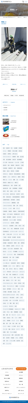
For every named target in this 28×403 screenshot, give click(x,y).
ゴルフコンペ (22, 271)
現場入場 (4, 182)
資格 (15, 168)
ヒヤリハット (21, 231)
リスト (23, 314)
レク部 (15, 191)
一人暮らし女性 (9, 234)
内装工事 (14, 159)
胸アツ (17, 303)
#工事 (16, 95)
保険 (16, 323)
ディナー (4, 326)
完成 (8, 165)
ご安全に (21, 294)
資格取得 (22, 196)
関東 (10, 303)
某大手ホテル (14, 176)
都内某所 (12, 165)
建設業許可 (11, 168)
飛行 (4, 268)
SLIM (10, 300)
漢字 (7, 323)
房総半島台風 (5, 219)
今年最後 (4, 291)
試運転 (4, 332)
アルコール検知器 (13, 332)
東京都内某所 (16, 248)
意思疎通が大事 (17, 214)
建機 (14, 179)
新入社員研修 (8, 159)
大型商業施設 (15, 188)
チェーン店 (5, 329)
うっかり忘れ (22, 286)
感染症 (4, 217)
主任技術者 (5, 168)
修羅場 (21, 320)
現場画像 (5, 107)
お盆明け (12, 245)
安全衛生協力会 (6, 231)
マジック (18, 208)
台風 (10, 188)
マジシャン (5, 208)
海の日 (20, 225)
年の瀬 (15, 283)
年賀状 (22, 277)
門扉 (21, 248)
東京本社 (12, 171)
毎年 (15, 280)
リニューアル (8, 343)
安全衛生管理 (13, 263)
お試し (4, 320)
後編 (9, 329)
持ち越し (14, 291)
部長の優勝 (10, 291)
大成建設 (17, 257)
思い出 (18, 326)
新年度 (20, 317)
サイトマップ (21, 393)
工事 (17, 205)
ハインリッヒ (15, 234)
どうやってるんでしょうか (8, 283)
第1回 (19, 191)
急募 (7, 314)
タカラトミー (21, 300)
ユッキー (10, 208)
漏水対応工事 (5, 188)
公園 (4, 340)
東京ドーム (16, 268)
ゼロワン (22, 214)
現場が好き (18, 165)
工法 (17, 179)
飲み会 (9, 326)
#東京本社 (6, 95)
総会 (22, 340)
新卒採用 (21, 337)
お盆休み (4, 248)
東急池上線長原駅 (6, 240)
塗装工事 (4, 165)
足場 (12, 185)
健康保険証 (14, 202)
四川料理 (7, 337)
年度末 (23, 309)
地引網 (4, 228)
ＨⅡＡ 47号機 (15, 300)
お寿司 (17, 297)
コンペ (4, 271)
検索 (15, 277)
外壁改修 (20, 188)
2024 (7, 340)
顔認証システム (10, 182)
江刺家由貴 (5, 211)
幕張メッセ (5, 179)
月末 (4, 274)
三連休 (16, 225)
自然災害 (14, 217)
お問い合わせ (15, 153)
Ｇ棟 (10, 257)
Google (18, 277)
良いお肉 (22, 228)
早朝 (10, 274)
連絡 (4, 314)
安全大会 (21, 205)
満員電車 (8, 320)
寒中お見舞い (12, 297)
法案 (18, 202)
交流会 (11, 191)
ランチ (16, 317)
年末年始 (19, 283)
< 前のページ (5, 84)
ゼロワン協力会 (10, 214)
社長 (19, 323)
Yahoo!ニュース (17, 309)
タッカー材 (17, 162)
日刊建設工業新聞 (20, 254)
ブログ (4, 254)
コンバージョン (10, 254)
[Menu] (25, 1)
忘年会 (4, 286)
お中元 (22, 194)
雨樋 (14, 205)
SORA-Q (4, 303)
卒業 (4, 159)
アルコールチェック (10, 286)
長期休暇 (8, 245)
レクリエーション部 (13, 231)
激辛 (4, 337)
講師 (14, 208)
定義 (15, 254)
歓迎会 (4, 171)
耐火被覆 (14, 237)
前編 (22, 326)
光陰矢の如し (5, 277)
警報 (14, 303)
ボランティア (19, 217)
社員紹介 (4, 153)
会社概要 (15, 148)
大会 (22, 245)
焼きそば (13, 329)
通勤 (4, 323)
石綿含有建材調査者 (16, 196)
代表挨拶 (20, 148)
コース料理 (14, 326)
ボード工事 (5, 162)
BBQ (12, 228)
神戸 (4, 343)
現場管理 (14, 156)
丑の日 (23, 234)
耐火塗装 (18, 237)
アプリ (12, 280)
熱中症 (4, 191)
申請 (13, 323)
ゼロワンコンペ (15, 271)
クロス (9, 176)
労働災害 (10, 211)
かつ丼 (21, 297)
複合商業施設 (19, 159)
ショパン (18, 314)
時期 (4, 196)
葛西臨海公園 (16, 228)
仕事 (10, 323)
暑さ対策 (9, 237)
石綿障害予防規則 (6, 199)
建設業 (19, 176)
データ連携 (21, 179)
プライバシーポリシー (7, 156)
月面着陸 (22, 263)
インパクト (10, 251)
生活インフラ (5, 260)
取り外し (4, 251)
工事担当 (18, 199)
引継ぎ (4, 317)
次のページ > (23, 84)
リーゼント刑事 (12, 340)
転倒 (15, 306)
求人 (12, 148)
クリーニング (15, 260)
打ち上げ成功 (5, 300)
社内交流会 (19, 219)
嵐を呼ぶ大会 (12, 194)
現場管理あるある (6, 185)
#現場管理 (21, 95)
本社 (23, 225)
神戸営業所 (13, 199)
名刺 (4, 280)
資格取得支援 (19, 168)
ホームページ (21, 251)
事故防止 (14, 211)
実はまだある (11, 162)
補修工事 (4, 176)
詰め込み (8, 317)
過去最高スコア (15, 274)
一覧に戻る (14, 84)
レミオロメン (5, 306)
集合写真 (18, 340)
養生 (10, 260)
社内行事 (5, 109)
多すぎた (11, 268)
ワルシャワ (14, 314)
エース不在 (21, 274)
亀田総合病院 (5, 257)
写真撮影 (12, 337)
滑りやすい (11, 306)
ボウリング (18, 245)
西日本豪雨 (9, 217)
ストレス (13, 320)
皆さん (19, 280)
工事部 (22, 165)
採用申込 (9, 153)
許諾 (13, 257)
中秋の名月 (9, 271)
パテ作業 (21, 162)
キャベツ (18, 329)
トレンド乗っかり (6, 263)
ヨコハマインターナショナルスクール (17, 240)
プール (8, 228)
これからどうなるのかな (7, 205)
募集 (18, 156)
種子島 (18, 263)
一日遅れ (4, 237)
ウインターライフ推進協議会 (8, 309)
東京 (4, 148)
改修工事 (7, 148)
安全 (7, 268)
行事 (23, 283)
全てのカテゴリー (7, 105)
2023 (4, 245)
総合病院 (12, 222)
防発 (4, 234)
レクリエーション (6, 222)
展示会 (23, 176)
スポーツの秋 (10, 248)
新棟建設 (17, 222)
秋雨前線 (21, 268)
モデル (17, 337)
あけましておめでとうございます (9, 294)
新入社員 (21, 156)
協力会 (8, 171)
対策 (8, 191)
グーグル (11, 277)
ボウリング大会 (6, 194)
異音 (8, 332)
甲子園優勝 (15, 251)
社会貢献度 (11, 225)
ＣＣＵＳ (10, 179)
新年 (19, 291)
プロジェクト (5, 225)
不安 (12, 317)
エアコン (22, 329)
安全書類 (17, 171)
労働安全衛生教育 (21, 211)
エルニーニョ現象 (12, 219)
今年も (17, 294)
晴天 (7, 274)
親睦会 (4, 214)
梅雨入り (16, 182)
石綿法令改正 (8, 196)
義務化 (17, 286)
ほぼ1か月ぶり (5, 297)
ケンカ (17, 320)
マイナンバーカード (6, 202)
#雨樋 (11, 95)
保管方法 (7, 280)
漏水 (19, 185)
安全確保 (15, 185)
